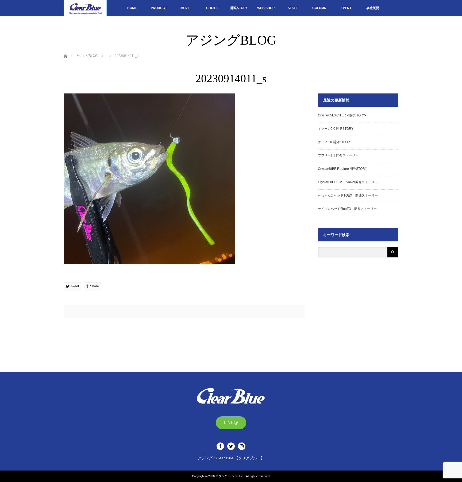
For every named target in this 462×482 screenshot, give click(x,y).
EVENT (346, 8)
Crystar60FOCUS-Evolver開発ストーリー (348, 182)
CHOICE (212, 8)
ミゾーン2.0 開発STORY (335, 129)
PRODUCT (159, 8)
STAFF (293, 8)
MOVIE (185, 8)
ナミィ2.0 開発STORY (334, 142)
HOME (132, 8)
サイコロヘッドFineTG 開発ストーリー (347, 209)
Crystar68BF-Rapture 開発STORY (342, 169)
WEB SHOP (266, 8)
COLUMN (319, 8)
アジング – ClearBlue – (230, 476)
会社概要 (372, 8)
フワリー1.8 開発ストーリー (338, 155)
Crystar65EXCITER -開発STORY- (342, 115)
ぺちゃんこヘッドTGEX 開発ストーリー (348, 195)
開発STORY (239, 8)
